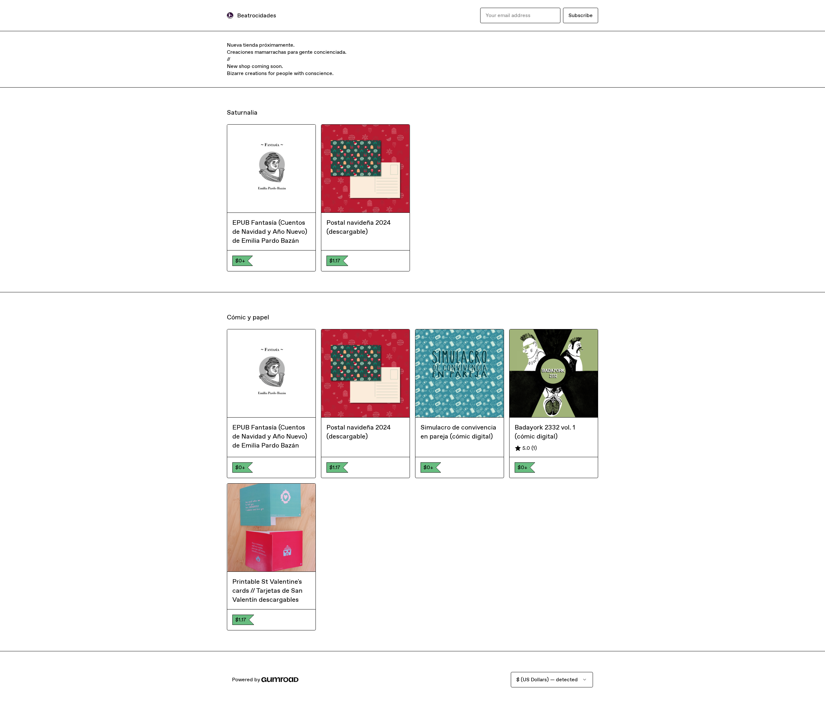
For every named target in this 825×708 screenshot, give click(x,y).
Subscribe (580, 15)
